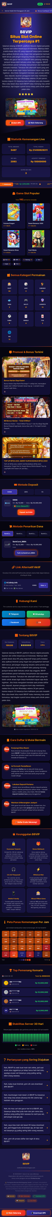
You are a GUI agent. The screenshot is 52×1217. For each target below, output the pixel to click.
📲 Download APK (39, 1196)
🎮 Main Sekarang (24, 1196)
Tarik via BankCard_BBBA (26, 553)
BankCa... (7, 533)
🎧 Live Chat (32, 1201)
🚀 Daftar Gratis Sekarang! (26, 822)
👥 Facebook (13, 622)
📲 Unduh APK (15, 123)
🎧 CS (38, 622)
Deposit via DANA (26, 512)
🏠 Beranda (10, 1196)
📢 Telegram (14, 614)
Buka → (43, 585)
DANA (9, 492)
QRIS (26, 492)
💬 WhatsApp (38, 614)
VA (42, 492)
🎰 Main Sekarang (35, 123)
